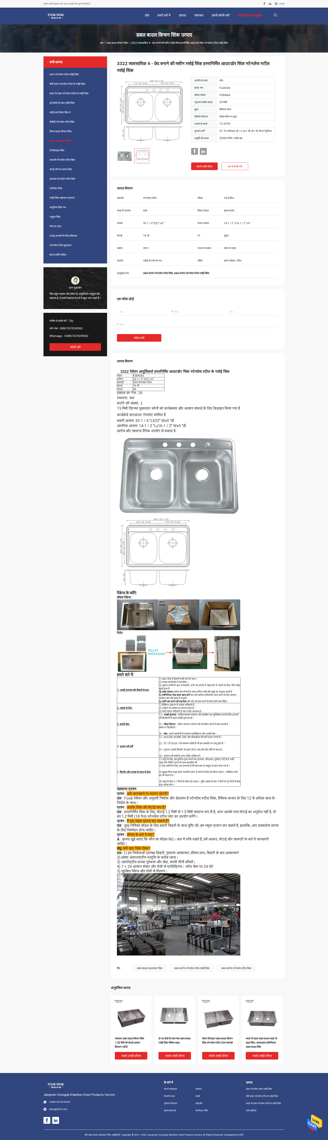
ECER (241, 1135)
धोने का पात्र (55, 226)
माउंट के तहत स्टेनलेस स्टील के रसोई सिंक (69, 93)
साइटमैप (199, 1103)
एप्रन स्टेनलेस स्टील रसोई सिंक (64, 74)
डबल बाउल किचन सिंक (117, 42)
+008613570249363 (76, 335)
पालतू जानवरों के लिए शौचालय (63, 235)
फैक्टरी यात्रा (169, 1096)
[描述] (275, 15)
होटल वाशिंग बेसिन (58, 254)
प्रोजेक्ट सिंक (56, 188)
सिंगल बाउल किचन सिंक (61, 131)
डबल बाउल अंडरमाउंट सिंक (149, 968)
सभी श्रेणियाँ (251, 1110)
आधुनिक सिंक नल (58, 207)
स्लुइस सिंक (55, 216)
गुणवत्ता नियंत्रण (170, 1103)
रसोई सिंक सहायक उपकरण (62, 197)
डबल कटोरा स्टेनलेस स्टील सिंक (236, 968)
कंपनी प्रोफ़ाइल (170, 1089)
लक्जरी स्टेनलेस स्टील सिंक (62, 159)
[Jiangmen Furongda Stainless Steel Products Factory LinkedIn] (270, 4)
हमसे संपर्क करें (170, 1110)
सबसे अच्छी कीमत (204, 166)
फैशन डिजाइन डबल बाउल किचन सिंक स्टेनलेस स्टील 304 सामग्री (217, 1040)
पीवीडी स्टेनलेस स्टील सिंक (62, 121)
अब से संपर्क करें (235, 166)
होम (101, 42)
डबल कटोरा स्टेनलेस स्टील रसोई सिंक (191, 968)
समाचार (199, 1089)
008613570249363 (71, 328)
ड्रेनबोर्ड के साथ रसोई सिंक (62, 102)
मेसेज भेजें (139, 338)
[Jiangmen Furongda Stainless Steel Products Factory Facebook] (264, 4)
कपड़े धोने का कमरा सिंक (61, 169)
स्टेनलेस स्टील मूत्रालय (60, 245)
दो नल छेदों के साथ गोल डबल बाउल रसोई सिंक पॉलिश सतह (174, 1040)
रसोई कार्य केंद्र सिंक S (60, 112)
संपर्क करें (75, 347)
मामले (198, 1096)
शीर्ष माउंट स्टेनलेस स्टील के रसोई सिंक (67, 83)
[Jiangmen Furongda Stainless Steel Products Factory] (55, 15)
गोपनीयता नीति (202, 1110)
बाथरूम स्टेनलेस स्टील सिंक (62, 178)
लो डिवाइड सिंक (57, 150)
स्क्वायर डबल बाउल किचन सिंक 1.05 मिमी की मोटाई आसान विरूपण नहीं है (129, 1042)
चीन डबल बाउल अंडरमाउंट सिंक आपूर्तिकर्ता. (103, 1135)
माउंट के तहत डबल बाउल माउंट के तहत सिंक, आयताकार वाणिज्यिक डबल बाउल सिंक (261, 1042)
